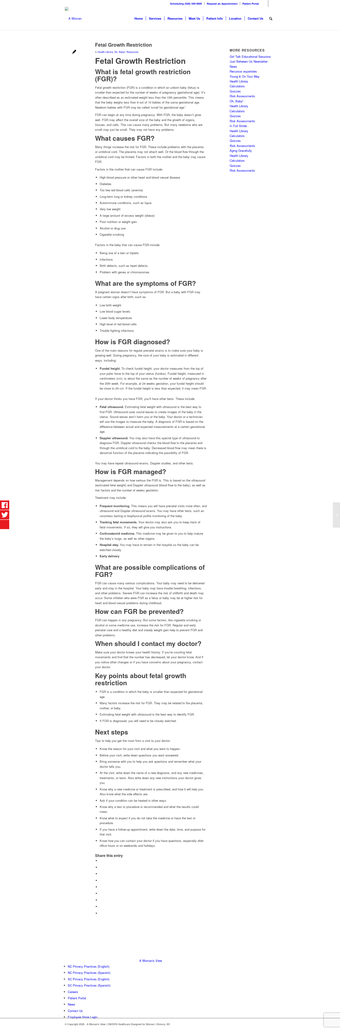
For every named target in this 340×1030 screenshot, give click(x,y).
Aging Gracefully (241, 150)
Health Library (105, 52)
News (233, 66)
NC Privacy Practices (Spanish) (89, 972)
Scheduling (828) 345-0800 (186, 3)
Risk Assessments (242, 96)
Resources (132, 52)
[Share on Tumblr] (101, 893)
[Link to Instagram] (271, 3)
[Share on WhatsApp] (101, 874)
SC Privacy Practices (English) (88, 979)
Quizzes (235, 91)
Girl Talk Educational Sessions (250, 56)
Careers (73, 992)
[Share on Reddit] (101, 906)
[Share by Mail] (101, 913)
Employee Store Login (82, 1017)
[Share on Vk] (101, 900)
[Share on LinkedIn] (101, 887)
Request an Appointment (222, 3)
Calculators (237, 86)
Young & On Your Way (245, 76)
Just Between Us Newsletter (249, 61)
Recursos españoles (243, 71)
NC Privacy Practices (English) (88, 966)
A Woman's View (150, 960)
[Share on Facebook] (101, 860)
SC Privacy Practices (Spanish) (89, 985)
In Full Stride (238, 126)
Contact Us (75, 1011)
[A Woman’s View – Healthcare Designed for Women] (73, 18)
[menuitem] (186, 3)
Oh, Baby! (119, 52)
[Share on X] (101, 867)
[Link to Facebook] (264, 3)
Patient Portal (250, 3)
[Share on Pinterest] (101, 880)
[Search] (270, 18)
